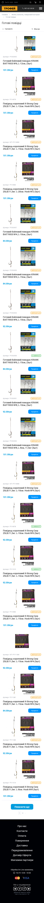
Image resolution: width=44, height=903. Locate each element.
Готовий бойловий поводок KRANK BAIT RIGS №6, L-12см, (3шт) (21, 62)
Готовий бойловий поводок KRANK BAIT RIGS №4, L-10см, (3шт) (21, 233)
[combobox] (10, 29)
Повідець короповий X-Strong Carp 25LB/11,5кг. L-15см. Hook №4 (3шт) (21, 660)
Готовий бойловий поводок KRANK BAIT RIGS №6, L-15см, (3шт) (21, 361)
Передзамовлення (22, 850)
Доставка (22, 845)
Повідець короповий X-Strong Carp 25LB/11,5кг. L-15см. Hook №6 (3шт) (21, 703)
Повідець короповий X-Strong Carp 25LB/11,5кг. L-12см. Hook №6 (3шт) (21, 105)
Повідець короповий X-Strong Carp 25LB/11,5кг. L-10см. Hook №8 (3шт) (21, 574)
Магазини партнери (22, 859)
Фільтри (37, 29)
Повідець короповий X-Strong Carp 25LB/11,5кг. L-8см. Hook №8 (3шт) (21, 788)
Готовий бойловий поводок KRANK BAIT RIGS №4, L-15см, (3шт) (21, 275)
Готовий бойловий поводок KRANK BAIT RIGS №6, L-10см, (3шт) (21, 318)
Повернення (22, 840)
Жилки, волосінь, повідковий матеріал (26, 14)
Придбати (34, 70)
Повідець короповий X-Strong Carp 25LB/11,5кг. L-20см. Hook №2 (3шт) (21, 190)
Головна (5, 14)
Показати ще (22, 806)
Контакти (22, 830)
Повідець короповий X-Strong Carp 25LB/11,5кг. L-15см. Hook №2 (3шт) (21, 147)
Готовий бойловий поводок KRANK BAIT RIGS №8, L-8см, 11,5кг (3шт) (21, 446)
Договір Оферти (22, 855)
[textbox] (10, 29)
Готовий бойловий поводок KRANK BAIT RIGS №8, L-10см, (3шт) (21, 404)
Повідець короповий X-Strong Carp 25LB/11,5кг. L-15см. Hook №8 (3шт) (21, 745)
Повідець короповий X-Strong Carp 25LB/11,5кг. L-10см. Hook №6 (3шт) (21, 532)
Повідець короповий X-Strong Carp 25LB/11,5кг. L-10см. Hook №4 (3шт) (21, 489)
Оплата (22, 835)
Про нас (22, 826)
